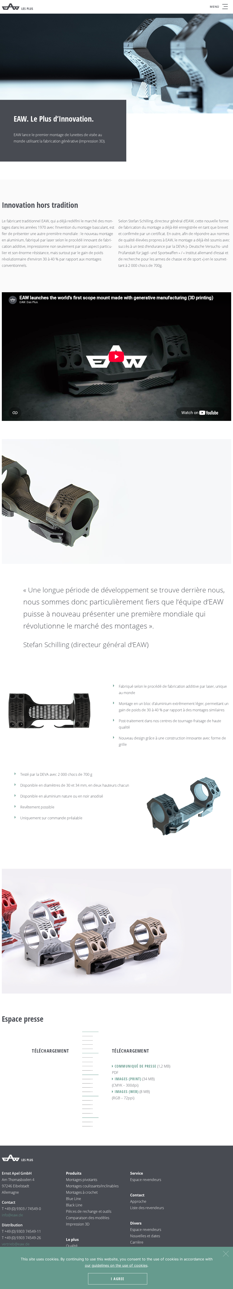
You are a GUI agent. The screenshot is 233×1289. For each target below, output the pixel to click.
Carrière (136, 1242)
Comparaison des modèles (87, 1217)
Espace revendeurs (145, 1179)
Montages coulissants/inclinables (92, 1185)
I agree (117, 1278)
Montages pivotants (81, 1179)
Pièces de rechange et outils (88, 1211)
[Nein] (226, 1253)
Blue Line (73, 1198)
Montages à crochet (82, 1192)
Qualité (72, 1245)
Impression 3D (77, 1224)
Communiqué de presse (135, 1066)
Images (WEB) (127, 1091)
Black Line (74, 1205)
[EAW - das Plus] (17, 6)
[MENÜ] (225, 6)
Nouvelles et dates (145, 1235)
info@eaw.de (12, 1215)
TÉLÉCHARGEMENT (50, 1051)
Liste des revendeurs (147, 1207)
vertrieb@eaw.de (16, 1244)
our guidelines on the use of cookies (116, 1265)
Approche (138, 1201)
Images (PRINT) (128, 1078)
